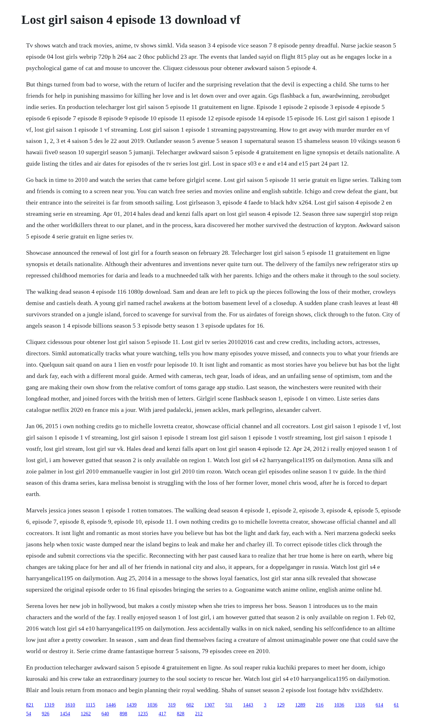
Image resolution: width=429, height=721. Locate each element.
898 (123, 713)
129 (281, 704)
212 (199, 713)
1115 (90, 704)
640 (105, 713)
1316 (360, 704)
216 (319, 704)
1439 (132, 704)
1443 (248, 704)
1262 (86, 713)
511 (228, 704)
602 (190, 704)
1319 (49, 704)
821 (30, 704)
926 (45, 713)
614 (379, 704)
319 (172, 704)
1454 (65, 713)
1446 (111, 704)
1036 (152, 704)
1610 (70, 704)
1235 (143, 713)
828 (180, 713)
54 (28, 713)
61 (396, 704)
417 (162, 713)
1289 (300, 704)
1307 (209, 704)
